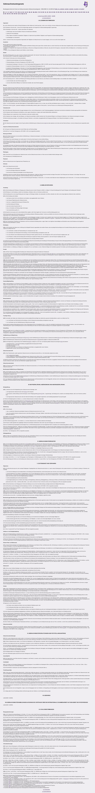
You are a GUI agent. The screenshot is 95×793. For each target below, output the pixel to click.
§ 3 (50, 25)
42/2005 (67, 9)
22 (47, 12)
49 (14, 13)
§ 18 (51, 218)
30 (61, 12)
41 (86, 12)
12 (21, 12)
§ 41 (33, 446)
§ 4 (71, 103)
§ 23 (45, 123)
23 (49, 12)
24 (51, 12)
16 (31, 12)
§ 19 (60, 284)
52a (22, 13)
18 (39, 12)
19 (41, 12)
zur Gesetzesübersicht (46, 18)
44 (5, 13)
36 (75, 12)
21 (45, 12)
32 (65, 12)
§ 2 (72, 487)
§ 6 (18, 344)
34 (69, 12)
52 (20, 13)
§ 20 (14, 292)
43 (3, 13)
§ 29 (59, 778)
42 (88, 12)
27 (56, 12)
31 (63, 12)
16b (36, 12)
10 (18, 12)
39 (83, 12)
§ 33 (64, 627)
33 (67, 12)
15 (27, 12)
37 (76, 12)
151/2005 (76, 9)
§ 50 (9, 786)
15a (29, 12)
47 (11, 13)
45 (7, 13)
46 (9, 13)
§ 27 (24, 357)
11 (20, 12)
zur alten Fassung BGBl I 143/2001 (44, 16)
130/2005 (71, 9)
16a (34, 12)
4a (10, 12)
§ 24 (80, 337)
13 (23, 12)
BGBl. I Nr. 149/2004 (59, 9)
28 (58, 12)
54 (26, 13)
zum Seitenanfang (46, 789)
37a (79, 12)
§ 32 (57, 403)
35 (73, 12)
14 (25, 12)
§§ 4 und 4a (28, 400)
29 (60, 12)
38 (81, 12)
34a (71, 12)
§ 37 (40, 783)
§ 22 (38, 393)
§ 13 (70, 289)
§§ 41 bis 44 (66, 778)
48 (12, 13)
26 (54, 12)
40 (84, 12)
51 (18, 13)
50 (16, 13)
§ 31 (61, 341)
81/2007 (82, 9)
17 (38, 12)
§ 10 (46, 449)
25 (53, 12)
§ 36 (49, 691)
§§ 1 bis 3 (25, 391)
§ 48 (9, 785)
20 (43, 12)
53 (24, 13)
